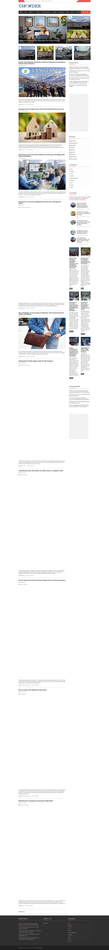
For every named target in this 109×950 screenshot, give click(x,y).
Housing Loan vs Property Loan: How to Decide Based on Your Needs (78, 40)
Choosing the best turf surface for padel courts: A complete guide (41, 471)
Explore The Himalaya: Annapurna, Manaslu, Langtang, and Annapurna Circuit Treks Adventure (78, 25)
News (72, 12)
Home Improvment (45, 12)
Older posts (22, 911)
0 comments (35, 42)
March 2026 (72, 140)
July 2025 (72, 147)
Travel (67, 12)
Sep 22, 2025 (45, 58)
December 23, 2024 (28, 42)
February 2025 (73, 156)
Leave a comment (29, 104)
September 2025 (73, 143)
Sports (24, 575)
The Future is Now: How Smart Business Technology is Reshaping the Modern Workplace (63, 53)
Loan (24, 149)
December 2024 (73, 159)
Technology (61, 12)
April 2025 (72, 152)
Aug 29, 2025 (63, 58)
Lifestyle (54, 12)
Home (21, 12)
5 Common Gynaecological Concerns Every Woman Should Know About (40, 40)
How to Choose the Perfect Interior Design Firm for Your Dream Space (42, 580)
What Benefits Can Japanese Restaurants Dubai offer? (36, 801)
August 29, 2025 (85, 226)
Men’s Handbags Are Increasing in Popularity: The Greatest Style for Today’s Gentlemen (41, 313)
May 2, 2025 (84, 244)
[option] (27, 53)
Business (31, 12)
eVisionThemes (40, 947)
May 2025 (72, 149)
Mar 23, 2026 (75, 28)
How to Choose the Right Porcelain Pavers (33, 690)
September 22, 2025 (86, 216)
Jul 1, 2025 (81, 58)
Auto (26, 12)
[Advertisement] (78, 113)
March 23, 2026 (85, 209)
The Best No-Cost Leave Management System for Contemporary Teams (82, 54)
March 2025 (72, 154)
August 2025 (73, 145)
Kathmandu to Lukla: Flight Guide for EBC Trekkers (36, 361)
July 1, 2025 (84, 235)
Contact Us (78, 12)
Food (24, 905)
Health (37, 12)
